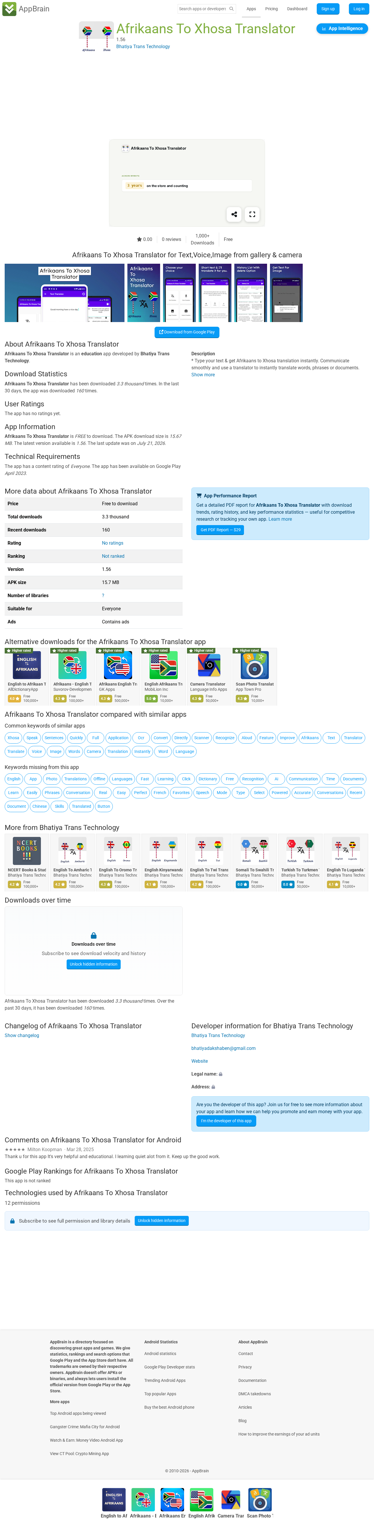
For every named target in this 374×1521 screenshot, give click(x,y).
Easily (32, 792)
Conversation (78, 792)
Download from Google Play (189, 332)
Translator (353, 737)
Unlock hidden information (93, 964)
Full (95, 737)
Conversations (330, 792)
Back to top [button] (359, 1468)
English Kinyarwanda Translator (164, 870)
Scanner (201, 737)
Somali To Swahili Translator (255, 870)
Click (186, 779)
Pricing (271, 8)
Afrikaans (310, 737)
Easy (121, 792)
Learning (165, 779)
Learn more (280, 519)
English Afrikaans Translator (164, 684)
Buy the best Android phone (169, 1407)
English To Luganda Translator (346, 870)
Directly (181, 737)
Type (240, 792)
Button (104, 806)
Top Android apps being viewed (78, 1413)
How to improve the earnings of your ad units (279, 1434)
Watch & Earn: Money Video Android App (86, 1440)
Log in (359, 8)
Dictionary (208, 779)
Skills (59, 806)
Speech (202, 792)
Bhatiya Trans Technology (79, 828)
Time (330, 779)
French (160, 792)
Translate (15, 751)
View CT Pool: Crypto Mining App (79, 1453)
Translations (75, 779)
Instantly (142, 751)
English (13, 779)
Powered (280, 792)
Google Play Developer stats (169, 1367)
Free (230, 779)
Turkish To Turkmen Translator (300, 870)
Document (16, 806)
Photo (51, 779)
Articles (245, 1407)
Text (331, 737)
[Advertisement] (180, 98)
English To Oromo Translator (118, 870)
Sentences (54, 737)
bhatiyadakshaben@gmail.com (223, 1048)
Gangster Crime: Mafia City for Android (85, 1426)
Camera (94, 751)
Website (199, 1061)
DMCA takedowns (254, 1393)
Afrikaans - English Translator (72, 684)
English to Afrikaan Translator (27, 684)
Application (118, 737)
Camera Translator (207, 684)
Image (55, 751)
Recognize (225, 737)
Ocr (141, 737)
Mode (222, 792)
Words (74, 751)
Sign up (328, 8)
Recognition (253, 779)
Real (103, 792)
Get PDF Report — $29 (221, 529)
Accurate (302, 792)
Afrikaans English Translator (118, 684)
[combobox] (202, 8)
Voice (37, 751)
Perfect (140, 792)
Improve (287, 737)
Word (163, 751)
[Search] (231, 8)
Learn (13, 792)
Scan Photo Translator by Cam (255, 684)
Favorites (181, 792)
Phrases (52, 792)
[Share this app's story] (234, 214)
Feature (266, 737)
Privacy (245, 1367)
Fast (145, 779)
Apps (251, 8)
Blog (242, 1420)
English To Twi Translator (209, 870)
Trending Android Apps (165, 1380)
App (33, 779)
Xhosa (13, 737)
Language (185, 751)
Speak (32, 737)
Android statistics (160, 1353)
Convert (161, 737)
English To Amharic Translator (72, 870)
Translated (81, 806)
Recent (356, 792)
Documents (353, 779)
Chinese (39, 806)
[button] (280, 1074)
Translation (118, 751)
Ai (276, 779)
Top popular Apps (160, 1393)
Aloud (247, 737)
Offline (99, 779)
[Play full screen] (252, 214)
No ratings (112, 543)
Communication (303, 779)
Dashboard (297, 8)
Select (259, 792)
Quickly (76, 737)
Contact (245, 1353)
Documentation (252, 1380)
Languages (122, 779)
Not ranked (113, 556)
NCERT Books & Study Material (27, 870)
